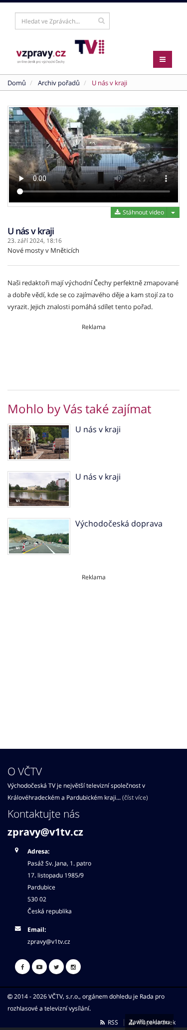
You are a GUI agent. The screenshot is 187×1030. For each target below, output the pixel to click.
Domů (16, 82)
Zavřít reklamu (149, 1022)
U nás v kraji (109, 82)
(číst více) (135, 797)
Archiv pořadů (59, 82)
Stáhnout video (142, 212)
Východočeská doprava (119, 523)
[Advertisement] (93, 353)
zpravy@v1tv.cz (45, 832)
